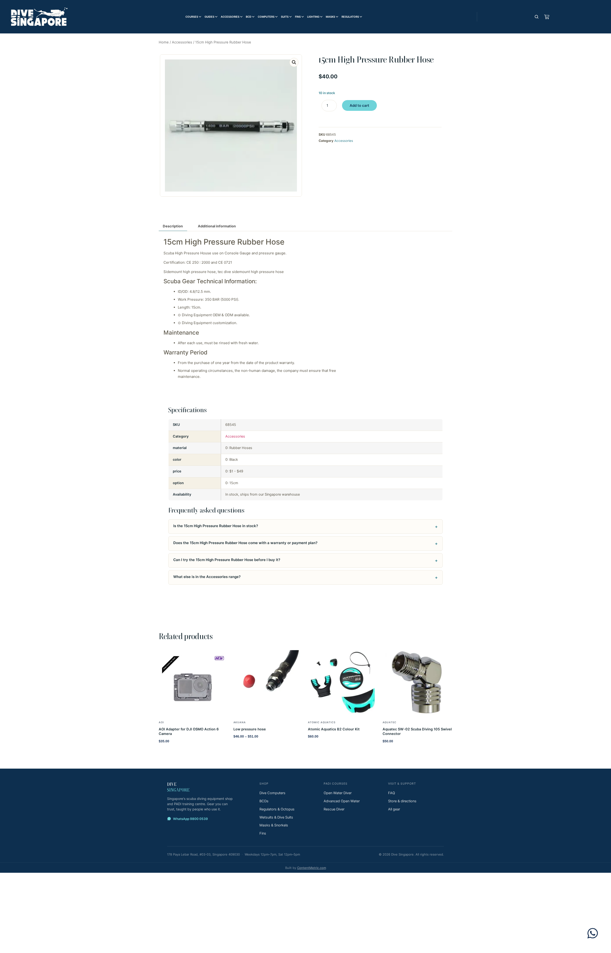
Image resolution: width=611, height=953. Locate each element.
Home (164, 42)
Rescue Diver (334, 809)
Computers (266, 16)
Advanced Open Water (342, 801)
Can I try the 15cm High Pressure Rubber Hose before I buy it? (226, 559)
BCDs (264, 801)
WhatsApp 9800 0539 (190, 819)
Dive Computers (272, 793)
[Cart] (546, 16)
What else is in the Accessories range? (207, 576)
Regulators (350, 16)
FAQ (391, 793)
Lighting (313, 16)
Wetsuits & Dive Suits (276, 817)
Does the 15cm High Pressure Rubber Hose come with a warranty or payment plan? (245, 543)
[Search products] (536, 16)
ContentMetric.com (311, 868)
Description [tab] (173, 226)
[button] (294, 62)
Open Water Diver (338, 793)
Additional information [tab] (217, 226)
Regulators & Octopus (277, 809)
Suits (285, 16)
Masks (330, 16)
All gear (394, 809)
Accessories (230, 16)
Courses (191, 16)
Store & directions (402, 801)
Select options (248, 746)
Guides (209, 16)
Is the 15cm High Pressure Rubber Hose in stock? (215, 526)
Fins (298, 16)
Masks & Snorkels (273, 825)
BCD (248, 16)
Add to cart (359, 105)
